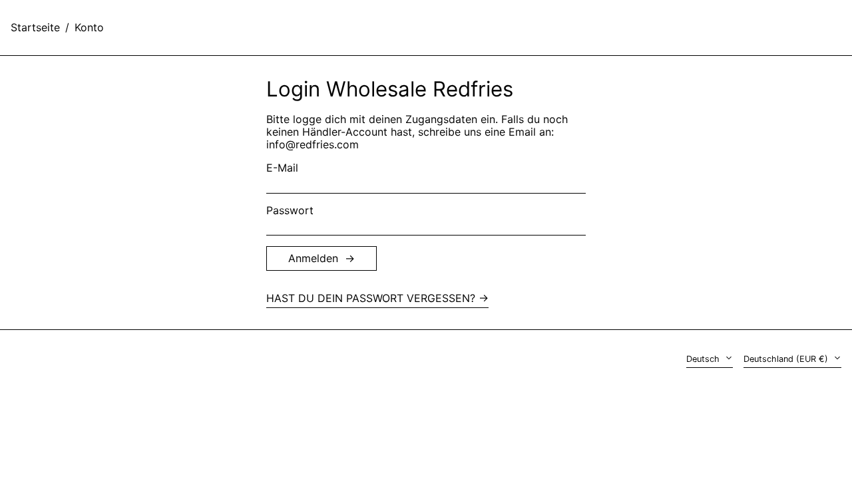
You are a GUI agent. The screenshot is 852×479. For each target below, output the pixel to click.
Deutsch (704, 359)
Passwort (290, 210)
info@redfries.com (312, 144)
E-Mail (282, 168)
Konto (89, 27)
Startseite (35, 27)
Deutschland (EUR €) (787, 359)
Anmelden (313, 258)
